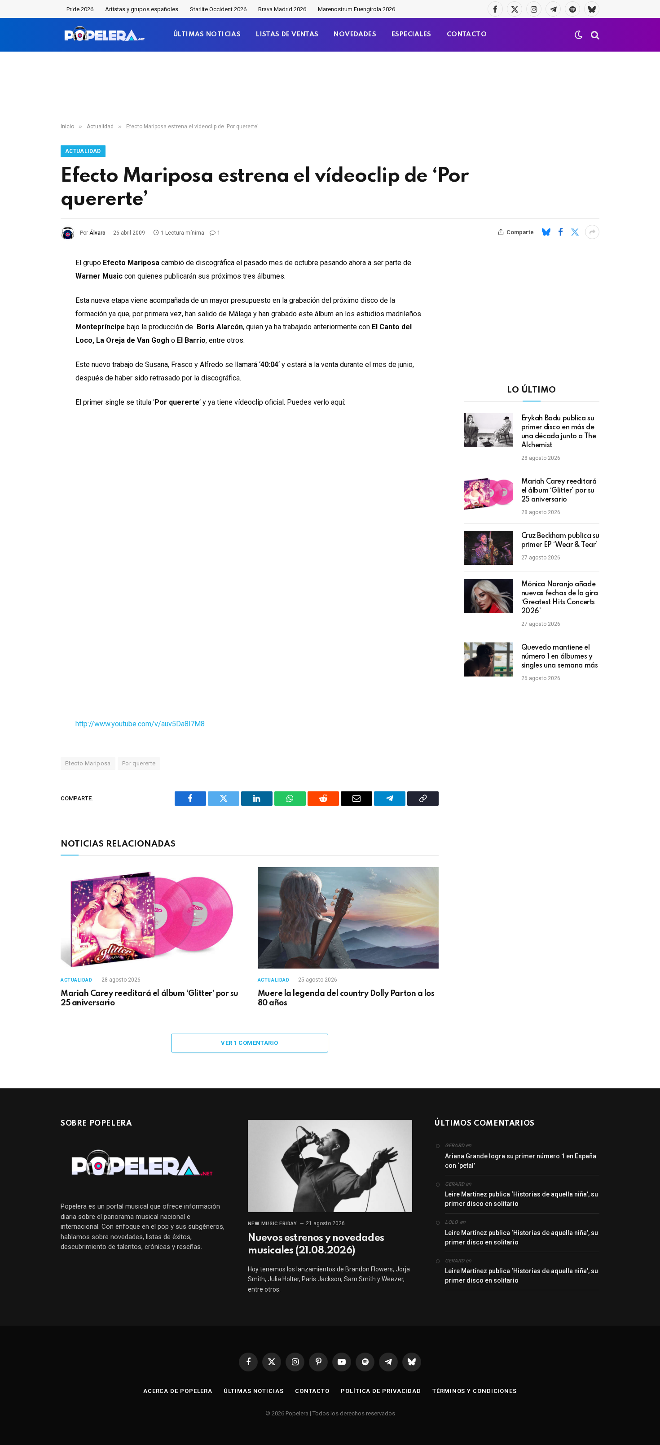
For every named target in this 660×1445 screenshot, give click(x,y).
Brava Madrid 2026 (282, 9)
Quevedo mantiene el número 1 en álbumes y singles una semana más (559, 656)
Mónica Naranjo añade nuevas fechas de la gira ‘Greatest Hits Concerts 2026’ (559, 598)
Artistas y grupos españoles (141, 9)
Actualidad (83, 151)
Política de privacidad (381, 1391)
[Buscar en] (594, 35)
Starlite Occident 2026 (218, 9)
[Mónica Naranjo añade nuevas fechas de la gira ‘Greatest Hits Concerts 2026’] (488, 596)
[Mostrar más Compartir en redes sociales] (592, 232)
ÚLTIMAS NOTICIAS (207, 34)
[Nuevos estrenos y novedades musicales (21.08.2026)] (330, 1166)
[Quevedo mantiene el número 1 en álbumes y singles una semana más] (488, 659)
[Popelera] (105, 35)
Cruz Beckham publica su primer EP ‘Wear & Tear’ (560, 541)
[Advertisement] (330, 87)
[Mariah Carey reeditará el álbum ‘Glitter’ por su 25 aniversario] (151, 918)
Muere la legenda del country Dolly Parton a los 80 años (346, 999)
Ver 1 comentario (249, 1042)
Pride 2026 (79, 9)
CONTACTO (467, 34)
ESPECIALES (411, 34)
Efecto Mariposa (88, 763)
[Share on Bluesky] (546, 232)
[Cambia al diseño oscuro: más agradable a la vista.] (578, 35)
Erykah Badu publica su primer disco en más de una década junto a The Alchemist (558, 432)
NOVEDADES (355, 34)
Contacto (312, 1391)
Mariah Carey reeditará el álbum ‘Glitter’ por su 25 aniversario (149, 999)
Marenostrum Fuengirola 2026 (356, 9)
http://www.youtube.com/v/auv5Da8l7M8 (140, 724)
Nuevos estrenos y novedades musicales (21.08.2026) (316, 1244)
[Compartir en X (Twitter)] (574, 232)
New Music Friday (272, 1224)
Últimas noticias (254, 1391)
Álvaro (97, 233)
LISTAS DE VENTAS (287, 34)
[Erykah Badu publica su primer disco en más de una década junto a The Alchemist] (488, 430)
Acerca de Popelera (177, 1391)
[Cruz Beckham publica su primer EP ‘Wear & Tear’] (488, 548)
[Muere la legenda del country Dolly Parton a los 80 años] (348, 918)
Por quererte (139, 763)
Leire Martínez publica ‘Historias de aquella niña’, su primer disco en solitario (521, 1199)
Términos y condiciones (474, 1391)
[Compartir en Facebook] (560, 232)
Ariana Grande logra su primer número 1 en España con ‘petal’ (520, 1161)
